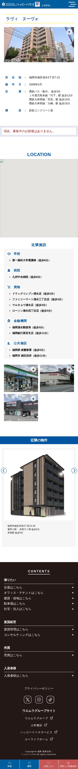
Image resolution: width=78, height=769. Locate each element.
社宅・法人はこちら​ (17, 608)
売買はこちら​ (13, 655)
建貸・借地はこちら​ (17, 598)
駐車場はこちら (14, 603)
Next (74, 470)
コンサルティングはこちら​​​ (22, 634)
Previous (4, 470)
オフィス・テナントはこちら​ (23, 592)
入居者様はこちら (16, 675)
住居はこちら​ (13, 587)
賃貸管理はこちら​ (16, 629)
